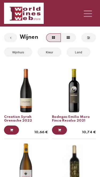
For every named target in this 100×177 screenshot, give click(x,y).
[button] (11, 130)
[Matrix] (53, 37)
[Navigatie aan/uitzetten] (88, 13)
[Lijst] (68, 37)
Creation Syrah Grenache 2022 (18, 118)
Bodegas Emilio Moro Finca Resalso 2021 (71, 118)
